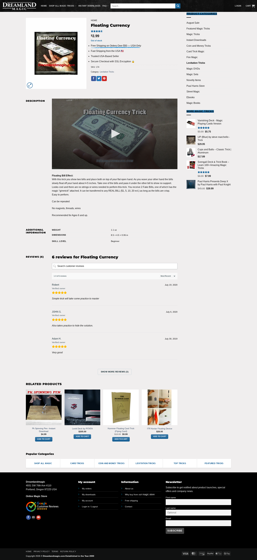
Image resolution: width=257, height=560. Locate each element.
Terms (55, 551)
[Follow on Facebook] (28, 517)
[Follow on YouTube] (38, 517)
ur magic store (140, 494)
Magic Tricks (193, 34)
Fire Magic (192, 57)
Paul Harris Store (196, 86)
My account (87, 500)
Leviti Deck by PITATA (82, 428)
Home (44, 6)
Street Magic (193, 91)
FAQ (104, 6)
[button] (250, 6)
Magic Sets (192, 74)
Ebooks (191, 97)
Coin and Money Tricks (199, 46)
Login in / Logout (90, 506)
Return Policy (68, 551)
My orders (86, 488)
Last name (171, 508)
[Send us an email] (33, 517)
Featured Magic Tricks (198, 28)
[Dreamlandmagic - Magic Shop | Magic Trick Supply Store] (19, 6)
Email (168, 518)
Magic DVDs (193, 68)
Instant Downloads (89, 6)
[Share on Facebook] (93, 78)
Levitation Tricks (196, 63)
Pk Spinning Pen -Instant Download (43, 429)
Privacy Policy (42, 551)
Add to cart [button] (43, 439)
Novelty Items (194, 80)
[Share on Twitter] (99, 78)
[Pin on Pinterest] (104, 78)
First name (171, 497)
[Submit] (177, 5)
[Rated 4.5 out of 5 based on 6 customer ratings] (134, 31)
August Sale (193, 23)
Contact (128, 506)
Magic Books (193, 103)
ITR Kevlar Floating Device (159, 428)
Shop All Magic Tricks (61, 6)
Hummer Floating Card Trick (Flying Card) (121, 429)
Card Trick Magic (195, 51)
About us (129, 488)
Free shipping (131, 500)
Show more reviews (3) (115, 372)
